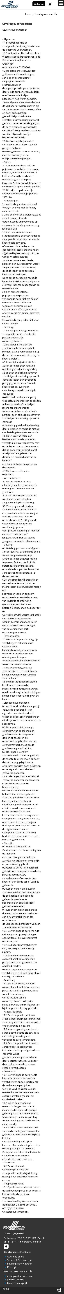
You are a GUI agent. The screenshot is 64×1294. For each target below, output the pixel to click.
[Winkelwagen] (50, 4)
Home (28, 14)
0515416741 (11, 1241)
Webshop (39, 3)
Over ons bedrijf (16, 1256)
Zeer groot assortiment (20, 1275)
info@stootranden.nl (30, 1241)
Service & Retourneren (20, 1260)
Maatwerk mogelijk (17, 1282)
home (6, 1288)
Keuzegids (13, 1267)
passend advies (16, 1279)
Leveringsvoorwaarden (20, 1263)
